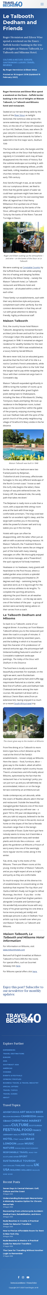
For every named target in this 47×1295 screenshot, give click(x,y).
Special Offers (10, 1087)
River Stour (19, 115)
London (9, 1143)
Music (29, 1143)
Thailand (20, 1165)
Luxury (20, 1144)
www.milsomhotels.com (14, 949)
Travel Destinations (13, 1054)
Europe (28, 59)
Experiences (9, 1050)
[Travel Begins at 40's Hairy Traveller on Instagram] (23, 1277)
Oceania (7, 1072)
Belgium (7, 1116)
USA (6, 1169)
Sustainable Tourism (19, 1160)
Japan (21, 1139)
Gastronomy (10, 62)
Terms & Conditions (17, 1283)
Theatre (29, 1165)
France (37, 1130)
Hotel (8, 1138)
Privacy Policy (32, 1283)
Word (10, 1174)
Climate (7, 1126)
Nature (8, 1147)
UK (36, 1165)
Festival (12, 1129)
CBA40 (7, 1121)
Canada (39, 1116)
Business (16, 1116)
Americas (7, 1068)
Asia (5, 1061)
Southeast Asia (11, 1065)
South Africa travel (23, 703)
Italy (15, 1139)
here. (34, 971)
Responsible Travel (15, 1152)
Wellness (26, 1170)
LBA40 (29, 1139)
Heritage (27, 1134)
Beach (30, 1112)
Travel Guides (10, 1094)
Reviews (7, 65)
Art (23, 1111)
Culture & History (13, 59)
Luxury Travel (26, 62)
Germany (8, 1134)
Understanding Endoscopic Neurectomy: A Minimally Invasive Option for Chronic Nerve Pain (23, 1201)
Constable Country (31, 267)
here (18, 966)
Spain (16, 1157)
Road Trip (33, 1152)
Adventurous (11, 1112)
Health (16, 1135)
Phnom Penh (20, 1148)
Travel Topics (10, 1090)
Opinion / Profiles (12, 1079)
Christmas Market (26, 1120)
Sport (23, 1156)
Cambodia (28, 1116)
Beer (39, 1111)
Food (27, 1130)
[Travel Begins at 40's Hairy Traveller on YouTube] (28, 1277)
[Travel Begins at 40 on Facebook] (18, 1277)
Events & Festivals (12, 1076)
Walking (15, 1170)
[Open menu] (42, 4)
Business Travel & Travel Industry (20, 1083)
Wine (5, 1174)
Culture (20, 1125)
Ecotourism (35, 1126)
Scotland (8, 1157)
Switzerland (9, 1165)
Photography (32, 1148)
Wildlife (36, 1170)
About (6, 1097)
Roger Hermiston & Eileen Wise (21, 70)
